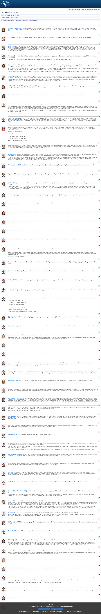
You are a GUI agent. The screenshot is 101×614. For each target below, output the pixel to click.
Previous (7, 12)
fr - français (79, 9)
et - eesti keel (75, 9)
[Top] (99, 44)
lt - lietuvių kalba (86, 9)
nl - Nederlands (90, 9)
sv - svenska (99, 9)
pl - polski (91, 9)
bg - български (69, 9)
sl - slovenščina (96, 9)
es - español (70, 9)
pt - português (92, 9)
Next (11, 12)
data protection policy (59, 611)
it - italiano (83, 9)
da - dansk (73, 9)
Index (3, 12)
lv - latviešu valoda (85, 9)
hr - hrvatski (82, 9)
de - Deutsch (74, 9)
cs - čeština (72, 9)
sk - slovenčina (95, 9)
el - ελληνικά (77, 9)
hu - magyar (87, 9)
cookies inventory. (78, 611)
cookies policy (69, 611)
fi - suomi (98, 9)
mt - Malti (89, 9)
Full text (17, 12)
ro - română (94, 9)
